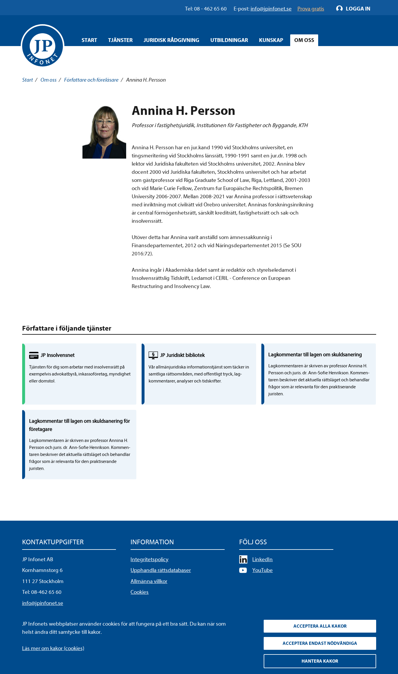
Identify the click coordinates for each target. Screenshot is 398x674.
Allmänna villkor (149, 581)
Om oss (304, 40)
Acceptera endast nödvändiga (320, 643)
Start (89, 40)
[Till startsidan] (42, 46)
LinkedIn (262, 559)
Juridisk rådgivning (171, 40)
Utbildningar (229, 40)
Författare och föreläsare (91, 80)
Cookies (140, 592)
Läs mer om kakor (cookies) (53, 648)
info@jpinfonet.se (42, 603)
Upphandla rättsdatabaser (161, 570)
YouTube (262, 570)
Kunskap (271, 40)
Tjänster (120, 40)
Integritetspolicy (149, 559)
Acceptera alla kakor (319, 626)
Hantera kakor (320, 661)
